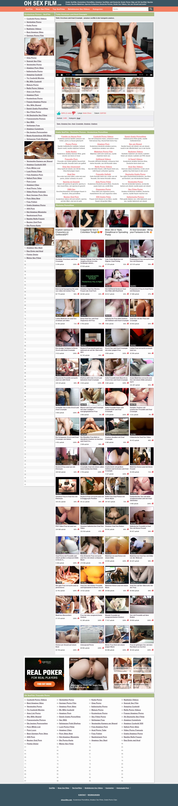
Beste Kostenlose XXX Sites (39, 136)
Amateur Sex (66, 124)
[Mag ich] (58, 113)
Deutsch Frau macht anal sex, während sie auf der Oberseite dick (91, 350)
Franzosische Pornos (36, 119)
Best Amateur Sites (35, 32)
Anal (78, 118)
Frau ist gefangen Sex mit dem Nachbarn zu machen (141, 646)
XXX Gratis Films (103, 197)
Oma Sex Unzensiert (71, 167)
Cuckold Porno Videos (37, 19)
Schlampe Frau (33, 125)
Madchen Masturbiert (63, 615)
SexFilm (29, 9)
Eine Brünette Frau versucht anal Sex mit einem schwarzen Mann (91, 558)
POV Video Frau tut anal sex (66, 526)
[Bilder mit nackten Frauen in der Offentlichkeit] (39, 245)
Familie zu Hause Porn (71, 136)
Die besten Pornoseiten (37, 132)
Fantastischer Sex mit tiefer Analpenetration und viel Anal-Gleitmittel (141, 498)
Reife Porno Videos (35, 88)
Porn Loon (31, 181)
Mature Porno (33, 85)
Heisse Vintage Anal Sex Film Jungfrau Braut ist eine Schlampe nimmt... (91, 261)
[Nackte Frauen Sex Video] (39, 158)
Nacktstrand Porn (34, 215)
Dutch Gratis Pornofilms (37, 108)
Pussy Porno (71, 144)
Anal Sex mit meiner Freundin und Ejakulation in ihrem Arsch (91, 586)
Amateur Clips (33, 185)
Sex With (30, 122)
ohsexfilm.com (66, 800)
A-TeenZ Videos (135, 159)
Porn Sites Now (33, 198)
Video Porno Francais (36, 192)
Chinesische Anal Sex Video (140, 437)
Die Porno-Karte (34, 225)
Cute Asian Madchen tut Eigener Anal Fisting (114, 260)
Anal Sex (71, 174)
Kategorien (98, 9)
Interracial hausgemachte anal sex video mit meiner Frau (67, 290)
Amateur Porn (33, 95)
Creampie (79, 124)
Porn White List (33, 168)
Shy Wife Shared (34, 105)
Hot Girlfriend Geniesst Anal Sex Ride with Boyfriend (115, 290)
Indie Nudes (71, 152)
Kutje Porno (32, 25)
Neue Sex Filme (43, 9)
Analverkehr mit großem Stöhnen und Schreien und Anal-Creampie (117, 469)
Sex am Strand (135, 144)
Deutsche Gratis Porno (135, 174)
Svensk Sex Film (34, 61)
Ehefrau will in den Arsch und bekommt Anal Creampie (91, 379)
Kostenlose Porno (35, 98)
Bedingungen (94, 795)
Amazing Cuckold (34, 75)
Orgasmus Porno (103, 189)
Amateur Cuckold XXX (36, 165)
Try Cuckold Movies (35, 78)
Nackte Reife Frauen (36, 219)
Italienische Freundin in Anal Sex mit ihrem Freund (140, 527)
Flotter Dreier (32, 254)
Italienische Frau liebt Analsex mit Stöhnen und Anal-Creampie (117, 319)
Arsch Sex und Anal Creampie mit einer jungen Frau (116, 349)
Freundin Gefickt (103, 174)
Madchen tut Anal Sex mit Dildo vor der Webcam (141, 557)
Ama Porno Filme (103, 182)
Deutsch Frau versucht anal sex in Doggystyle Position (92, 497)
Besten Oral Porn (34, 222)
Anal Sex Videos (135, 167)
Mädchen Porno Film (103, 152)
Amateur (87, 124)
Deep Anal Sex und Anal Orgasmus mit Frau (89, 319)
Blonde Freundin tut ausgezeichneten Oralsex (114, 616)
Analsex (94, 124)
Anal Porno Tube (34, 188)
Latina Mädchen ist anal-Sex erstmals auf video (66, 319)
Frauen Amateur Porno (37, 102)
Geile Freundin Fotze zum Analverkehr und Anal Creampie (114, 409)
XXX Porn (31, 209)
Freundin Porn (71, 159)
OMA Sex (71, 189)
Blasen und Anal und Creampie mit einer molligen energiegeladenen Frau (91, 409)
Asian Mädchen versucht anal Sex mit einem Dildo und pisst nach (141, 380)
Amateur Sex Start (34, 248)
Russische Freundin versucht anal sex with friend (67, 379)
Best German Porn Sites (37, 195)
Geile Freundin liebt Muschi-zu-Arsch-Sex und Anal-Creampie (116, 379)
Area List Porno (33, 92)
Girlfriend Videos (103, 159)
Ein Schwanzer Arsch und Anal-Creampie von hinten (67, 438)
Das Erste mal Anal (35, 251)
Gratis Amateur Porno (36, 205)
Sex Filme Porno (34, 112)
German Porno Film (35, 35)
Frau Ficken (32, 202)
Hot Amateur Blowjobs (36, 212)
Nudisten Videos (34, 29)
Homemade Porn (122, 788)
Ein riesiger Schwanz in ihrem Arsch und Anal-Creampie (67, 349)
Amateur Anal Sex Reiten (114, 526)
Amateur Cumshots (35, 129)
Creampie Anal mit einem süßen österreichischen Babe (92, 468)
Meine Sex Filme (34, 258)
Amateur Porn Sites (35, 68)
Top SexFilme (59, 9)
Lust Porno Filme (34, 171)
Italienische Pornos (135, 197)
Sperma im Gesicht (71, 182)
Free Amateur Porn (35, 175)
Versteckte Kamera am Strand (40, 161)
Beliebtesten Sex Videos (79, 9)
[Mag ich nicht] (73, 113)
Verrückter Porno (34, 22)
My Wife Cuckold (34, 81)
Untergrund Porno (87, 645)
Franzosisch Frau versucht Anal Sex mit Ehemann (142, 260)
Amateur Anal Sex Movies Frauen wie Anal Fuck (90, 290)
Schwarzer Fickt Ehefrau (37, 139)
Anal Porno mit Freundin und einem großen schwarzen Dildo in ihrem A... (67, 558)
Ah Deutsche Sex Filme (37, 115)
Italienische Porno (34, 71)
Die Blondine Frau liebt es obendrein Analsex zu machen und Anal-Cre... (91, 439)
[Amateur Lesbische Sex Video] (39, 55)
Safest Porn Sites (34, 178)
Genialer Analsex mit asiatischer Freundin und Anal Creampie (141, 409)
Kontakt (82, 795)
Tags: (59, 124)
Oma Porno (31, 58)
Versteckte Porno (34, 64)
